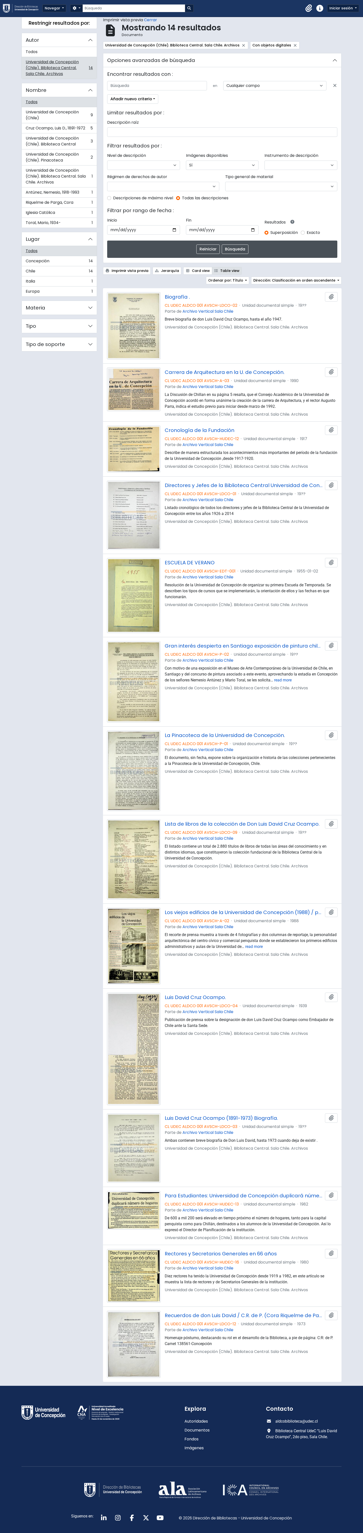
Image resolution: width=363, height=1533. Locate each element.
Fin (188, 220)
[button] (308, 8)
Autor (32, 40)
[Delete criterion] (334, 86)
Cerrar (150, 20)
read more (283, 680)
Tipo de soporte (45, 344)
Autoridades (196, 1421)
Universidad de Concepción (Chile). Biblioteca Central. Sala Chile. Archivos (59, 68)
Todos (32, 52)
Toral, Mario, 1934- (59, 224)
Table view (229, 270)
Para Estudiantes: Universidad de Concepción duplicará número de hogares (244, 1196)
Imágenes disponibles (207, 155)
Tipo (31, 326)
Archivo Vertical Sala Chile (207, 311)
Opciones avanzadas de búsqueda (151, 60)
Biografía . (177, 297)
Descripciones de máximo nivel (143, 198)
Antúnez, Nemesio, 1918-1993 (59, 193)
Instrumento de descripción (291, 155)
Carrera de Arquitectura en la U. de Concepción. (224, 372)
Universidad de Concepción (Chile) (59, 115)
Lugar (33, 239)
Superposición (284, 232)
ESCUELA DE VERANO (190, 563)
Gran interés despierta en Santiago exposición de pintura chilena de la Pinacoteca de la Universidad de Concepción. (244, 646)
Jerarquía (169, 270)
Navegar (53, 8)
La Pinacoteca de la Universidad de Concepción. (225, 735)
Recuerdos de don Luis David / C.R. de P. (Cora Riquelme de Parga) (244, 1315)
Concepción (59, 262)
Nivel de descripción (126, 155)
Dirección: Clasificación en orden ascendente (294, 280)
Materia (35, 307)
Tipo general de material (249, 177)
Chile (59, 272)
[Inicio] (22, 8)
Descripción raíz (123, 122)
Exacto (313, 232)
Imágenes (194, 1448)
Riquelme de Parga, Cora (59, 204)
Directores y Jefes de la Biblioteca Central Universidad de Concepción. (244, 485)
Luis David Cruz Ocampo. (195, 997)
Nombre (36, 90)
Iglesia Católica (59, 214)
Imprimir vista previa (129, 270)
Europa (59, 292)
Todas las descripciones (205, 198)
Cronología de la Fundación (199, 430)
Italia (59, 282)
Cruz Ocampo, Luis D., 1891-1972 (59, 129)
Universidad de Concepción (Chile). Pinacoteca (59, 157)
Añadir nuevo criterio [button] (131, 99)
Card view (200, 270)
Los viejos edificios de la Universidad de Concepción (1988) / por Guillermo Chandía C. (244, 912)
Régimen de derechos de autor (137, 177)
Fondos (191, 1439)
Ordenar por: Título (226, 280)
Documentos (197, 1430)
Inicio (112, 220)
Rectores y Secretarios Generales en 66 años (221, 1254)
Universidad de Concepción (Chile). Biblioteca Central (59, 141)
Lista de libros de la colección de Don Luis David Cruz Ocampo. (242, 824)
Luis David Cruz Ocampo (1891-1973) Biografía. (221, 1118)
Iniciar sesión (341, 8)
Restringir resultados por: (59, 23)
